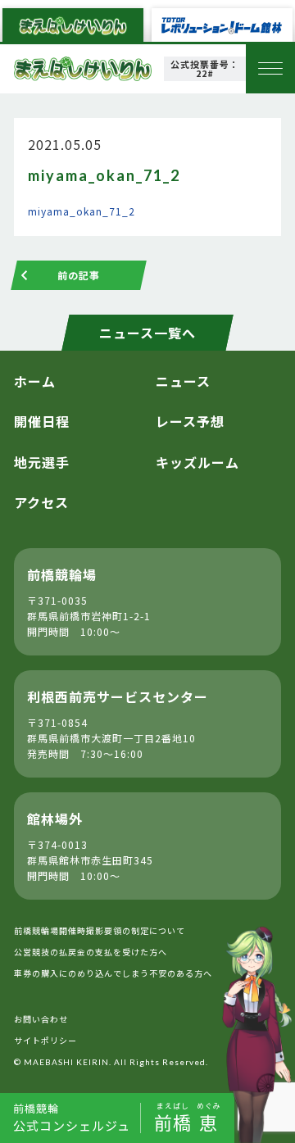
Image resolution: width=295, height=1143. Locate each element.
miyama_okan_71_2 (81, 211)
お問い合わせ (41, 1019)
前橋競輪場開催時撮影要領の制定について (99, 930)
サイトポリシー (45, 1040)
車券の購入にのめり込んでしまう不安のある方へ (113, 973)
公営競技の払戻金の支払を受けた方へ (90, 952)
